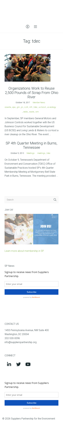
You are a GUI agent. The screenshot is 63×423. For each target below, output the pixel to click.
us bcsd (42, 107)
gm (18, 107)
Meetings (31, 153)
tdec (35, 107)
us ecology (51, 107)
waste (31, 112)
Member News (39, 102)
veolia (25, 112)
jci (22, 107)
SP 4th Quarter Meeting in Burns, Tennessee (31, 145)
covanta (8, 107)
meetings (41, 153)
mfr (30, 107)
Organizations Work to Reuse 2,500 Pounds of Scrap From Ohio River (31, 92)
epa (13, 107)
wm (37, 112)
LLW (26, 107)
